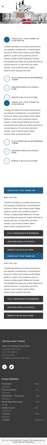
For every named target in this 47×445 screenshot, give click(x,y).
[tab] (23, 40)
